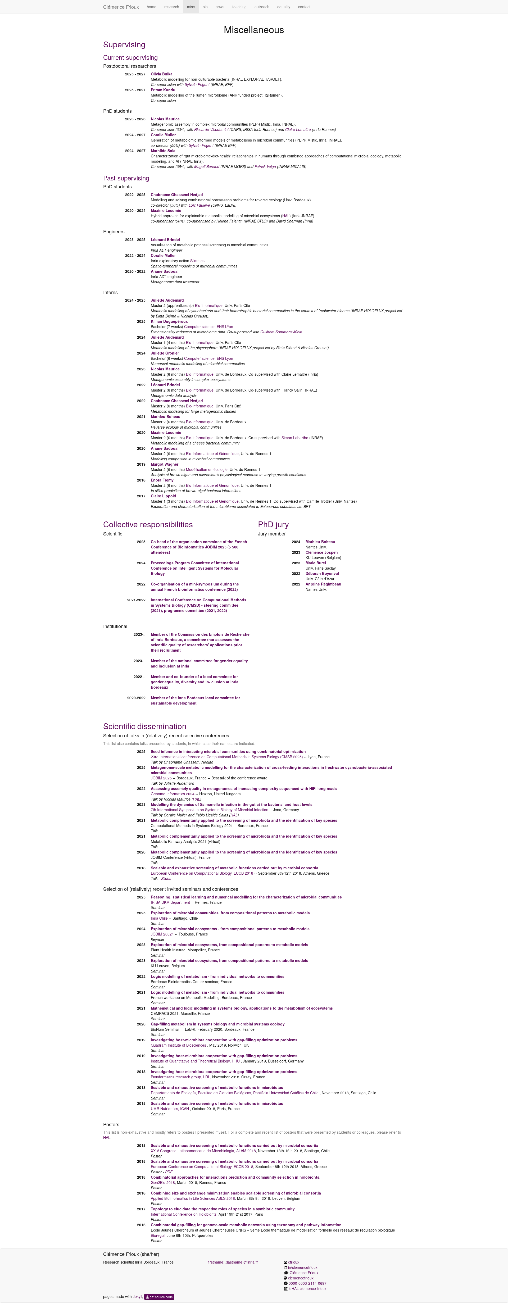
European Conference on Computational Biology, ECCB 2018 (202, 873)
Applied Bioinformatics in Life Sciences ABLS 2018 (193, 1198)
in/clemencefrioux (303, 1267)
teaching (239, 6)
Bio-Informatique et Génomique (212, 453)
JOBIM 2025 (215, 546)
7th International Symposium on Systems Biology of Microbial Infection (209, 809)
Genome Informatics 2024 (172, 793)
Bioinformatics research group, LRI (180, 1076)
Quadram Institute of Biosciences (179, 1045)
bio (205, 6)
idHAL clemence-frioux (307, 1288)
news (220, 6)
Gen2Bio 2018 (163, 1182)
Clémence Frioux (121, 6)
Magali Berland (206, 166)
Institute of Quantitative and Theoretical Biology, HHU (196, 1061)
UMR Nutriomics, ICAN (170, 1108)
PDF (169, 1171)
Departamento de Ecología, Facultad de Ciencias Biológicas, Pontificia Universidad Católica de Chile (235, 1092)
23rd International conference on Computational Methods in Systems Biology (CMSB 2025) (227, 756)
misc (191, 6)
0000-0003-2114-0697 (307, 1283)
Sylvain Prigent (197, 84)
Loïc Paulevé (199, 205)
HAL (285, 215)
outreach (262, 6)
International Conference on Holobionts (183, 1214)
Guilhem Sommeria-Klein (281, 331)
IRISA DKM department (170, 902)
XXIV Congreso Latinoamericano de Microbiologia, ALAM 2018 (203, 1150)
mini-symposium (204, 584)
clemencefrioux (301, 1277)
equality (283, 6)
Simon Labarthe (295, 437)
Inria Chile (159, 918)
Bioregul (158, 1235)
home (151, 6)
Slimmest (198, 260)
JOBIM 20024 (163, 934)
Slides (166, 878)
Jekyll (137, 1296)
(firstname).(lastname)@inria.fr (232, 1262)
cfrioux (293, 1262)
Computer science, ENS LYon (208, 326)
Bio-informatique (209, 305)
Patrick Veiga (265, 166)
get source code (161, 1297)
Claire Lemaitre (298, 129)
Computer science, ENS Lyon (208, 358)
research (171, 6)
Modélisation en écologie (207, 469)
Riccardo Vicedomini (211, 129)
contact (304, 6)
